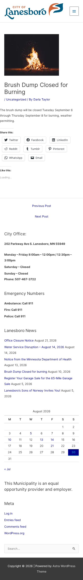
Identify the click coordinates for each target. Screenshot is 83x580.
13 (41, 439)
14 (52, 439)
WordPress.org (14, 533)
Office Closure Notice (19, 340)
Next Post (41, 216)
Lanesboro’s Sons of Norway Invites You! (32, 390)
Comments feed (15, 526)
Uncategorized (16, 99)
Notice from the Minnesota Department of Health (38, 359)
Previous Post (41, 206)
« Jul (7, 469)
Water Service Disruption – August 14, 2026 (34, 347)
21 (52, 446)
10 (9, 439)
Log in (8, 513)
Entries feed (12, 520)
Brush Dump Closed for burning (25, 371)
